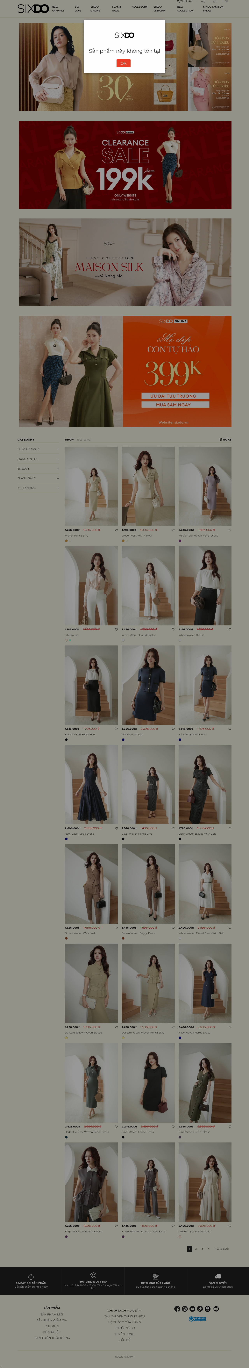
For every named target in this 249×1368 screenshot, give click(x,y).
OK (123, 63)
